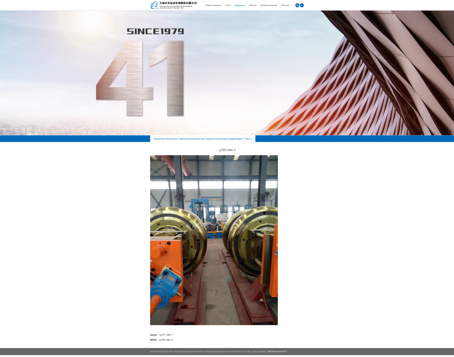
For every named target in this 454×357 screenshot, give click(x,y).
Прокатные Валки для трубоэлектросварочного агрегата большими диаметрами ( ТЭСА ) (203, 138)
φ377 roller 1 (166, 334)
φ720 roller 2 (166, 339)
